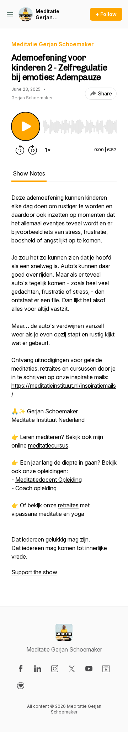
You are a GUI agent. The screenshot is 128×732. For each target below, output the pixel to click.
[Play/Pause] (25, 126)
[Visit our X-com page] (71, 668)
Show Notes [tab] (29, 173)
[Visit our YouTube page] (88, 668)
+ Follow (106, 14)
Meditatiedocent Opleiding (48, 479)
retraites (68, 505)
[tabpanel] (64, 388)
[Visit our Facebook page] (20, 668)
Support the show (34, 572)
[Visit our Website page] (106, 668)
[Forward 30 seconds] (33, 150)
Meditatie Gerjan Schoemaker (52, 14)
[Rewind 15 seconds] (20, 150)
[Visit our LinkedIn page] (37, 668)
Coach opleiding (36, 488)
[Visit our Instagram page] (54, 668)
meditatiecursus (48, 445)
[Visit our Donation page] (20, 685)
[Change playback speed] (48, 150)
